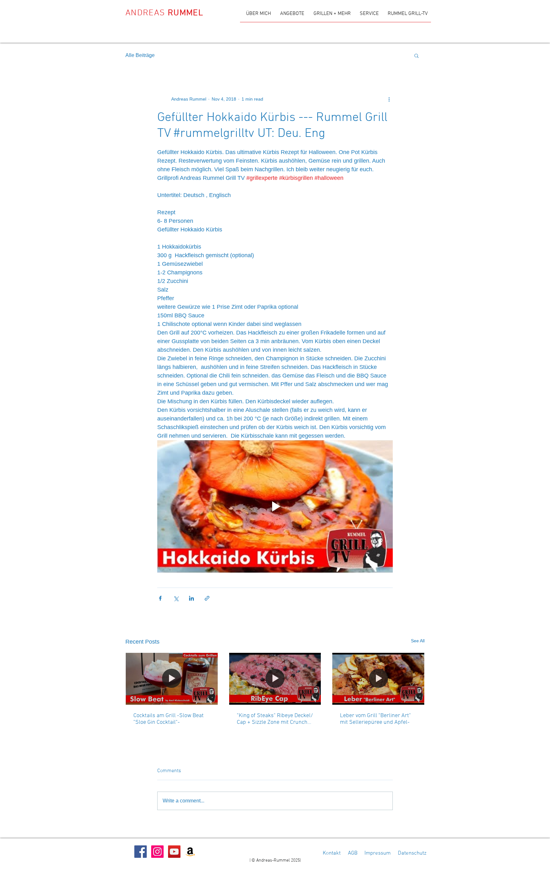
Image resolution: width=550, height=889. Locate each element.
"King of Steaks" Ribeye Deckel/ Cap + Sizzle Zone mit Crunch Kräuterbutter (275, 719)
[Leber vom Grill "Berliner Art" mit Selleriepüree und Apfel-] (378, 678)
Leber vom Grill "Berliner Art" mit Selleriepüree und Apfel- (375, 719)
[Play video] (275, 506)
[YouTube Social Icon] (174, 851)
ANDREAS (164, 13)
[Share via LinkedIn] (191, 598)
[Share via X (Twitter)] (176, 598)
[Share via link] (207, 598)
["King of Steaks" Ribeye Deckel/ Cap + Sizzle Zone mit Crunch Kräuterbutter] (275, 678)
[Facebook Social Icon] (140, 851)
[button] (416, 55)
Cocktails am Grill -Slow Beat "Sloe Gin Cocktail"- (168, 719)
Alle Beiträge (140, 55)
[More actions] (389, 99)
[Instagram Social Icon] (157, 851)
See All (418, 640)
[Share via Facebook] (160, 598)
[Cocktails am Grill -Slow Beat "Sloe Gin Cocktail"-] (172, 678)
